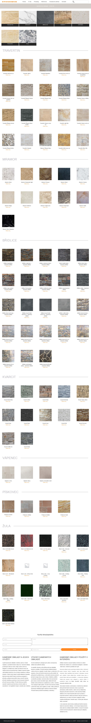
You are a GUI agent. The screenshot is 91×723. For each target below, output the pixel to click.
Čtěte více (8, 74)
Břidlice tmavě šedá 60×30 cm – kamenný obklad (45, 314)
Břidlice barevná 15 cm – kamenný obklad (83, 340)
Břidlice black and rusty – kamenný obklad (8, 313)
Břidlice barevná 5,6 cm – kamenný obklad (45, 340)
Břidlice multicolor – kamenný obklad (26, 264)
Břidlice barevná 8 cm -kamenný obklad (64, 340)
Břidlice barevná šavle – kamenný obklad (82, 313)
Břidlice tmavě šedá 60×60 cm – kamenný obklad (27, 314)
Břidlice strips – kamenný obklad (83, 289)
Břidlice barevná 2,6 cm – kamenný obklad (8, 340)
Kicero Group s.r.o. (68, 720)
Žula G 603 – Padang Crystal (64, 574)
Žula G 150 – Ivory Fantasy (45, 574)
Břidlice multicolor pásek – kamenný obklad (45, 289)
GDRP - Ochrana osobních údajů (80, 720)
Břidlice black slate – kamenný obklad (83, 264)
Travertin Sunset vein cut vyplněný (8, 99)
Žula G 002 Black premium (64, 599)
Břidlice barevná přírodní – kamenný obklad (45, 365)
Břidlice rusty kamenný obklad (64, 289)
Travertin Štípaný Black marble (26, 124)
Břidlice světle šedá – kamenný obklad (64, 313)
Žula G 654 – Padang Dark (83, 574)
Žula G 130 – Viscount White (64, 549)
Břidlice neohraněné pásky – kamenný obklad (27, 365)
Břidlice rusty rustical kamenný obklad (8, 289)
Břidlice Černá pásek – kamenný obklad (27, 289)
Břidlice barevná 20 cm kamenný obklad (8, 365)
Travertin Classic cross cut (45, 124)
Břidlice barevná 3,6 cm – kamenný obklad (27, 340)
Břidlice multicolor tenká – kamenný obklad (46, 264)
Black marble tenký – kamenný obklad (64, 264)
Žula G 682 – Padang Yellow (8, 599)
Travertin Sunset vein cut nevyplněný (83, 74)
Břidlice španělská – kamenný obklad (8, 264)
